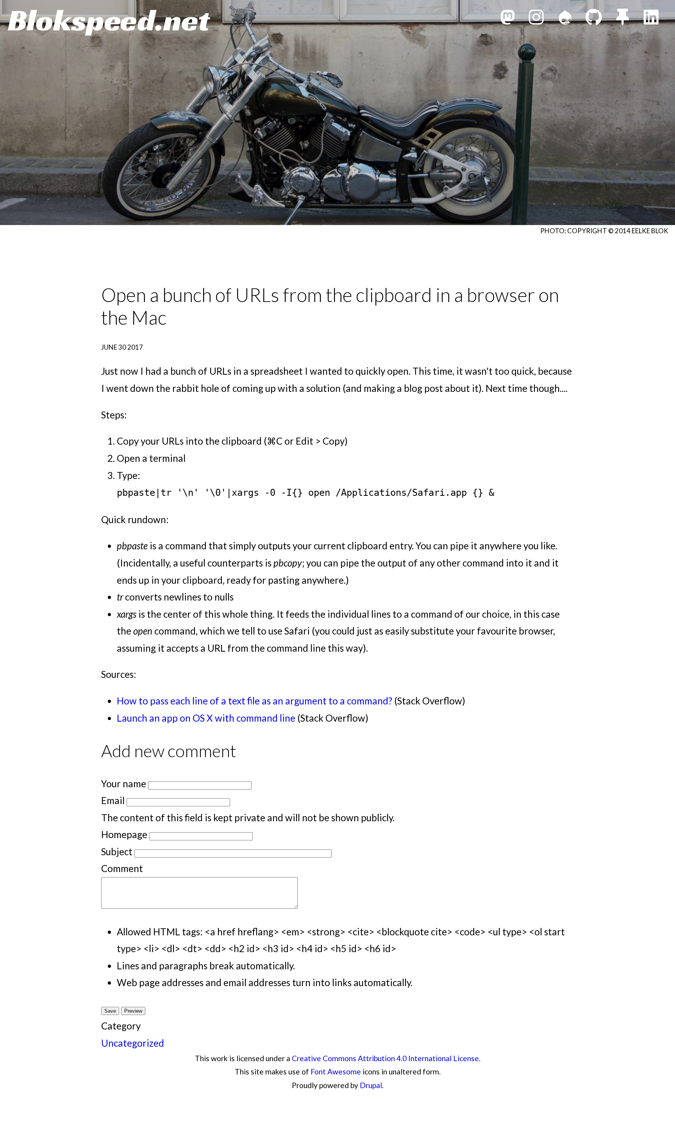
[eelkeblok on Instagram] (536, 19)
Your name (123, 783)
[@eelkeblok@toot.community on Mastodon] (507, 19)
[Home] (109, 22)
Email (113, 800)
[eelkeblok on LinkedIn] (651, 19)
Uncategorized (132, 1043)
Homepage (124, 834)
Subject (116, 851)
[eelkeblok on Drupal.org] (565, 19)
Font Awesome (336, 1071)
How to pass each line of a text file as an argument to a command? (254, 700)
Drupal (371, 1085)
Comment (122, 868)
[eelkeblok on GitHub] (593, 19)
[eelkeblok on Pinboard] (622, 19)
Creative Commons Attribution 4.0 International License (385, 1058)
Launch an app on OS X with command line (206, 718)
